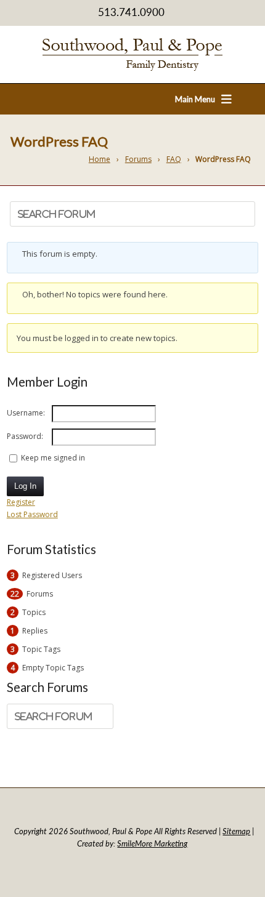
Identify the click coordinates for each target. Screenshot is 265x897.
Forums (138, 159)
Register (21, 502)
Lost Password (32, 514)
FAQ (173, 159)
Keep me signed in (53, 458)
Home (99, 159)
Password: (25, 436)
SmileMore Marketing (152, 843)
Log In (25, 486)
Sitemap (236, 831)
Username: (26, 413)
